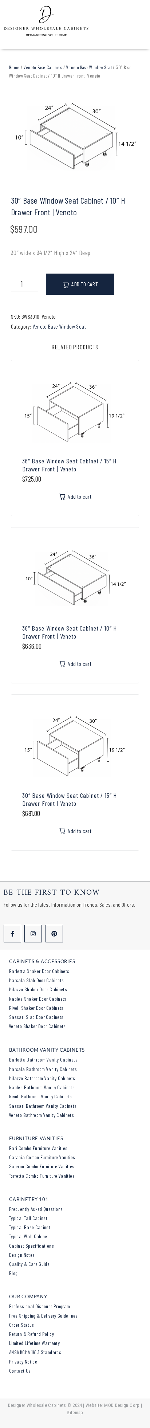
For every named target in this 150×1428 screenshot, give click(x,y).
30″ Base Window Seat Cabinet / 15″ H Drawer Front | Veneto (69, 799)
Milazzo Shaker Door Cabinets (38, 989)
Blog (13, 1273)
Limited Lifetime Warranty (34, 1343)
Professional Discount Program (39, 1306)
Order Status (21, 1325)
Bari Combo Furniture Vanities (38, 1148)
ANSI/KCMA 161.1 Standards (35, 1352)
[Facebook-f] (12, 933)
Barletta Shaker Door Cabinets (39, 971)
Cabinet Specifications (31, 1246)
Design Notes (22, 1255)
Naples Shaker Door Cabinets (38, 999)
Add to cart (84, 283)
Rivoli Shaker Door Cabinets (36, 1008)
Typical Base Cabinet (29, 1227)
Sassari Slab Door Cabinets (36, 1017)
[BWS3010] (75, 138)
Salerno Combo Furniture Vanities (42, 1166)
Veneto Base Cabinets (43, 67)
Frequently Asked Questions (36, 1209)
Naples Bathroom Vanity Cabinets (42, 1087)
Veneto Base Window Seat (89, 67)
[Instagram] (33, 933)
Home (14, 67)
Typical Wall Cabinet (29, 1236)
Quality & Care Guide (29, 1264)
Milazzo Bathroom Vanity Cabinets (42, 1078)
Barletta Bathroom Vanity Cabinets (43, 1059)
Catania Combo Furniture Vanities (42, 1157)
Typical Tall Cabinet (28, 1218)
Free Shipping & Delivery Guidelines (43, 1316)
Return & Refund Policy (31, 1334)
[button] (75, 496)
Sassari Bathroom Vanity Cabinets (43, 1106)
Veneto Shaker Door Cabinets (37, 1026)
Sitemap (75, 1412)
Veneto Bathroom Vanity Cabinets (41, 1115)
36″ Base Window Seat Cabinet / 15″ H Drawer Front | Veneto (69, 465)
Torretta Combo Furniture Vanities (42, 1176)
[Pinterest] (54, 933)
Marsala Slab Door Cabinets (36, 980)
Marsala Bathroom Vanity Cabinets (43, 1069)
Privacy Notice (23, 1361)
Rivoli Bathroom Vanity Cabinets (40, 1096)
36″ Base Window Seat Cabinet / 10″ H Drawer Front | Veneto (69, 632)
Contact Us (20, 1371)
